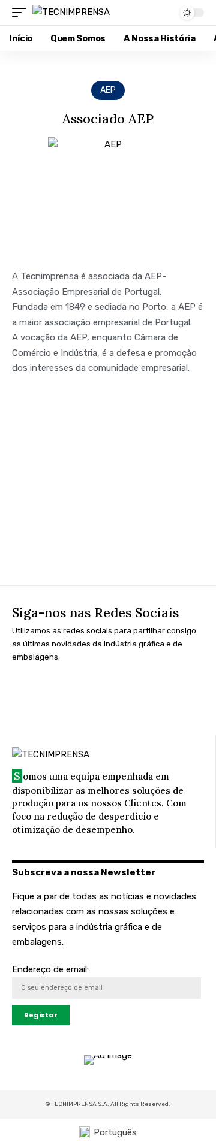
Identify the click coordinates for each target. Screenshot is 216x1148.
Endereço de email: (50, 969)
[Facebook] (27, 691)
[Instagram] (65, 691)
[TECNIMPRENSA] (71, 12)
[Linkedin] (104, 691)
